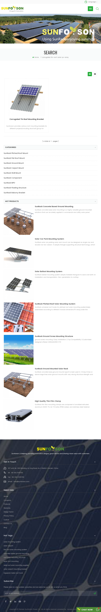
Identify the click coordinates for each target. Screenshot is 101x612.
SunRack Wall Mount (12, 173)
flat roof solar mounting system (15, 550)
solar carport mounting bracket (15, 569)
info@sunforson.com (21, 481)
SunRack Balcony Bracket (14, 192)
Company (7, 500)
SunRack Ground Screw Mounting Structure (54, 336)
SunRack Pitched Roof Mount (16, 153)
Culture (6, 520)
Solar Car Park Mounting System (49, 239)
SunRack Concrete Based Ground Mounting (54, 206)
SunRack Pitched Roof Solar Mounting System (55, 304)
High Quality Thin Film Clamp (48, 401)
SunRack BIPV (9, 182)
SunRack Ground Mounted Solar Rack (51, 369)
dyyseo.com (71, 609)
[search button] (97, 11)
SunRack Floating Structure (15, 187)
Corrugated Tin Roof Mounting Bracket (27, 119)
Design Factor (9, 512)
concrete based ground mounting (16, 553)
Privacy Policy (9, 516)
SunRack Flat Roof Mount (14, 158)
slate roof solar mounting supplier (16, 565)
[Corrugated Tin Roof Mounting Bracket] (26, 97)
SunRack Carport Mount (14, 168)
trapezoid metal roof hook (13, 573)
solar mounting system (12, 542)
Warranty (7, 508)
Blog (5, 527)
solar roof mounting (11, 561)
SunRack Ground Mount (14, 163)
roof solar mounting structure (14, 557)
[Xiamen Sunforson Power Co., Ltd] (12, 9)
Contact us (8, 524)
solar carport (8, 546)
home (36, 57)
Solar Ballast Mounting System (48, 271)
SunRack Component (13, 178)
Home (6, 496)
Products (7, 504)
